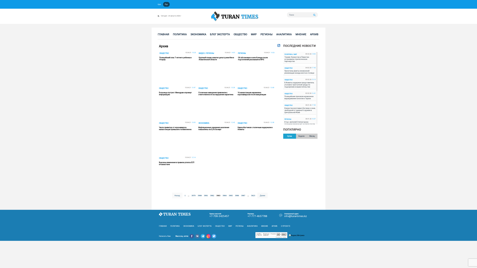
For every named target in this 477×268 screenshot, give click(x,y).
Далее (262, 195)
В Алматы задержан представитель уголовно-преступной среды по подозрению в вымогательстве (299, 85)
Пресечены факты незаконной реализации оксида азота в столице (299, 72)
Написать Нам (165, 236)
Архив (314, 34)
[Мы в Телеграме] (203, 236)
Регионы (266, 34)
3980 (200, 196)
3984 (225, 196)
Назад (177, 195)
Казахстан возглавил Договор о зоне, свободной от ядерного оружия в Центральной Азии (300, 110)
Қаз (159, 4)
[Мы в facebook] (192, 236)
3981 (206, 196)
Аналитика (284, 34)
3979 (194, 196)
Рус (166, 4)
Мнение (301, 34)
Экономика (198, 34)
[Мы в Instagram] (208, 236)
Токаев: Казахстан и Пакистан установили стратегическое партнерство (296, 59)
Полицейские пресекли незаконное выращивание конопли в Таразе (299, 97)
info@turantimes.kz (295, 216)
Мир (254, 34)
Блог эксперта (220, 34)
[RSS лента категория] (278, 45)
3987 (243, 196)
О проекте (285, 226)
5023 (253, 196)
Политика (180, 34)
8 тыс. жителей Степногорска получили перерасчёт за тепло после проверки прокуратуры (299, 124)
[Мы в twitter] (214, 236)
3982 (212, 196)
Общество (240, 34)
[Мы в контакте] (197, 236)
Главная (163, 34)
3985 (231, 196)
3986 (237, 196)
